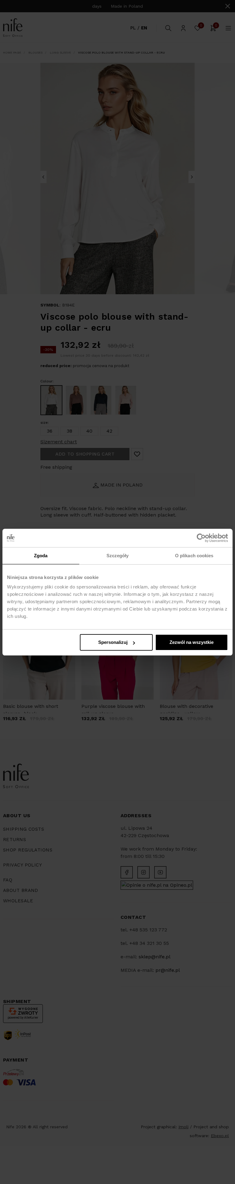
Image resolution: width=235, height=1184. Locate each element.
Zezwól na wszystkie (192, 642)
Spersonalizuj (113, 642)
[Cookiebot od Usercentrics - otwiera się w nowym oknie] (201, 538)
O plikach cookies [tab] (194, 555)
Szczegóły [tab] (117, 555)
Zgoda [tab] (41, 555)
